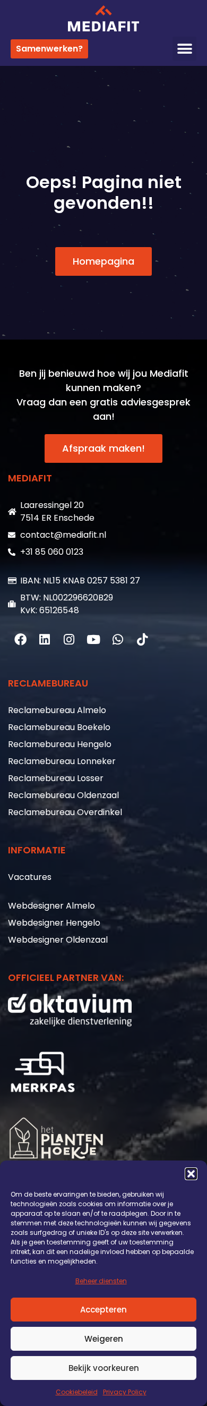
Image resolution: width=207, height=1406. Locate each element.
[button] (191, 1173)
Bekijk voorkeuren (103, 1368)
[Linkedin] (44, 640)
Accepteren (103, 1309)
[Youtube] (93, 640)
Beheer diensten (101, 1280)
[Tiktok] (142, 640)
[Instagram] (69, 640)
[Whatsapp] (118, 640)
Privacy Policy (124, 1391)
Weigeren (103, 1338)
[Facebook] (20, 640)
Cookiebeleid (77, 1391)
